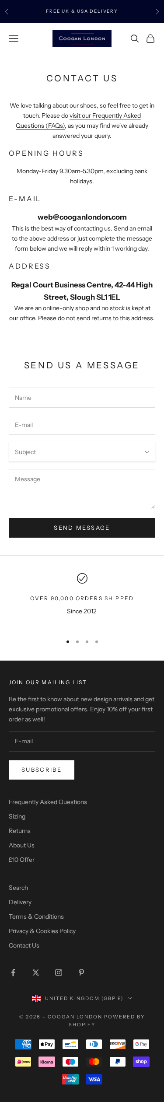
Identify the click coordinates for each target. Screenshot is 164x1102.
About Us (22, 845)
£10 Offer (22, 860)
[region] (82, 600)
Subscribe (41, 769)
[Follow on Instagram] (58, 972)
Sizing (17, 816)
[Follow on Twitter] (35, 972)
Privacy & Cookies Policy (42, 931)
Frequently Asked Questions (48, 802)
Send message (82, 527)
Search (18, 888)
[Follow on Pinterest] (81, 972)
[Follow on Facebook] (13, 972)
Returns (20, 831)
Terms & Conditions (36, 916)
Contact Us (24, 945)
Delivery (20, 902)
